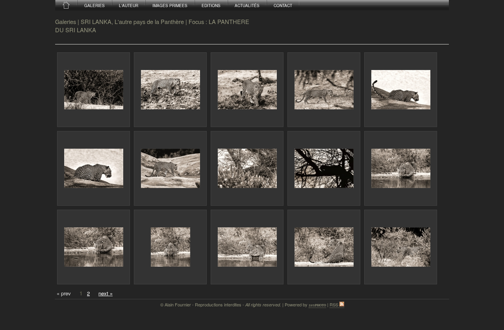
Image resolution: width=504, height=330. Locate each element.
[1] (93, 89)
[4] (323, 89)
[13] (247, 247)
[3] (247, 89)
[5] (400, 89)
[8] (247, 168)
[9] (323, 168)
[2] (170, 89)
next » (105, 293)
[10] (400, 168)
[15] (400, 247)
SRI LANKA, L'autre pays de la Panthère (132, 21)
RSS (334, 304)
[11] (93, 247)
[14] (323, 247)
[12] (170, 247)
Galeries (65, 21)
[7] (170, 168)
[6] (93, 168)
